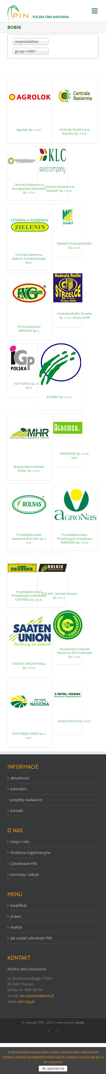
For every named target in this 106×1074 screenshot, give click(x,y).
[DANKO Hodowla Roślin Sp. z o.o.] (67, 218)
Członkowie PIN (23, 863)
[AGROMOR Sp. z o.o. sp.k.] (67, 428)
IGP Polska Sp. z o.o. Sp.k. (28, 385)
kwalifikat (18, 905)
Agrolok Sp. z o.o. (29, 129)
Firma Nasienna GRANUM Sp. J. (29, 328)
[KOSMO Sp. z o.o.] (60, 364)
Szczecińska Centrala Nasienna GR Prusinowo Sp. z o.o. (74, 653)
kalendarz (18, 788)
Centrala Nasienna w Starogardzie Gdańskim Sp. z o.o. (29, 188)
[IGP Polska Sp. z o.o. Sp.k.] (22, 358)
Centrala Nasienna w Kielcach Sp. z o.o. (59, 188)
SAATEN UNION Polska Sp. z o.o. (29, 665)
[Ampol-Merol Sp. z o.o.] (67, 695)
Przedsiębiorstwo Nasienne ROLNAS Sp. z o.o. (29, 538)
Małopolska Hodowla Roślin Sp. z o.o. (28, 468)
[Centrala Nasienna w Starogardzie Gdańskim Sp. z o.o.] (22, 160)
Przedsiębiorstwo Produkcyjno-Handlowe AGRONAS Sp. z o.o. (74, 538)
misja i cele (19, 841)
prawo (15, 916)
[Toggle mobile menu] (95, 10)
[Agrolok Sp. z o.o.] (30, 97)
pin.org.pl (26, 1001)
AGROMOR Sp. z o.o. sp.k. (74, 455)
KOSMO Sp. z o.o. (59, 397)
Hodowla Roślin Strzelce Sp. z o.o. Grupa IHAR (74, 315)
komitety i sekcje (24, 874)
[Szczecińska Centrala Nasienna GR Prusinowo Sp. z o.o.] (67, 625)
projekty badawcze (26, 799)
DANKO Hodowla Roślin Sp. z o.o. (74, 245)
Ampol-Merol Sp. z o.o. (74, 721)
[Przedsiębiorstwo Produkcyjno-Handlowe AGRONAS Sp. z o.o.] (75, 504)
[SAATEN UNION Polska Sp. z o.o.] (30, 631)
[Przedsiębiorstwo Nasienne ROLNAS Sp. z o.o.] (30, 504)
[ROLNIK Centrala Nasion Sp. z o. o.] (52, 568)
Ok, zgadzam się (53, 1068)
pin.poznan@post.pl (37, 995)
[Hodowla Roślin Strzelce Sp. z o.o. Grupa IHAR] (67, 288)
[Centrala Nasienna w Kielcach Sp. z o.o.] (52, 160)
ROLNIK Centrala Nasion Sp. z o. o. (59, 595)
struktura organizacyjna (30, 852)
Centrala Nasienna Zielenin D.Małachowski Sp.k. (29, 258)
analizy (16, 927)
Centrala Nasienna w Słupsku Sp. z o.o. (74, 131)
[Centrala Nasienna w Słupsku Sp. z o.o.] (75, 97)
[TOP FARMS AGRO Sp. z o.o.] (30, 701)
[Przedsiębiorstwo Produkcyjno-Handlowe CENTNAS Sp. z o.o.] (22, 568)
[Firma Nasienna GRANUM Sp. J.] (30, 294)
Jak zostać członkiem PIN (31, 937)
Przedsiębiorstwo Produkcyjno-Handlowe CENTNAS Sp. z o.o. (29, 596)
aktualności (20, 777)
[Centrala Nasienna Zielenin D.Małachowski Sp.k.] (30, 224)
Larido (79, 1022)
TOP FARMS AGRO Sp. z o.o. (29, 735)
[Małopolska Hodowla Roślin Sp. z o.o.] (30, 434)
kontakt (16, 810)
